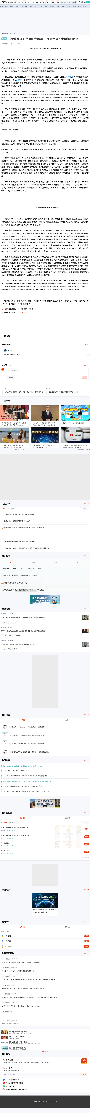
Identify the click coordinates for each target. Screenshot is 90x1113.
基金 (29, 2)
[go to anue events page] (79, 2)
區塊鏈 (52, 6)
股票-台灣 (10, 838)
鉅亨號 (53, 2)
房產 (57, 6)
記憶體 (8, 936)
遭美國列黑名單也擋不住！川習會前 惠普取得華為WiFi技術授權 (75, 446)
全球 (37, 2)
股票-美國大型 (11, 830)
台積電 (8, 941)
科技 (11, 6)
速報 (31, 6)
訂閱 (57, 2)
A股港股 (5, 33)
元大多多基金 (5, 850)
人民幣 (68, 77)
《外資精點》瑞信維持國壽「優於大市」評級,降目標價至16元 (23, 392)
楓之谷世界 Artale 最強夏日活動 (74, 423)
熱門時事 (24, 6)
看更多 (85, 344)
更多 (85, 509)
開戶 (86, 829)
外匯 (33, 2)
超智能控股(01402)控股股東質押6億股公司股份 (63, 392)
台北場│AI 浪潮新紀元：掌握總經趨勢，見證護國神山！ (28, 727)
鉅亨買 (47, 2)
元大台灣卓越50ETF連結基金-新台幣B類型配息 (16, 835)
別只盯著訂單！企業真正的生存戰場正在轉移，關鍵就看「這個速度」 (14, 424)
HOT (10, 727)
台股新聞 (10, 613)
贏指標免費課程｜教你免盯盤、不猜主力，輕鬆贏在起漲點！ (29, 752)
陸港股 (24, 2)
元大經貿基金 (5, 843)
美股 (19, 2)
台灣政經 (10, 627)
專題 (74, 6)
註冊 (88, 2)
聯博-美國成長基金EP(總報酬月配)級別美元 (14, 827)
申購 (86, 837)
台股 (15, 2)
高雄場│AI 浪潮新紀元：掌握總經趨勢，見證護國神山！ (28, 743)
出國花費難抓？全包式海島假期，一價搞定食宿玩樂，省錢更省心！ (14, 446)
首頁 (7, 2)
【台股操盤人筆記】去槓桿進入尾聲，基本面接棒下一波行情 (44, 446)
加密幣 (42, 2)
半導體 (8, 946)
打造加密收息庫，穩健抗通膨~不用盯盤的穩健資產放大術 (27, 735)
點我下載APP (23, 312)
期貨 (46, 6)
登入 (85, 2)
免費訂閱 (83, 1074)
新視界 (69, 6)
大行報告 (12, 33)
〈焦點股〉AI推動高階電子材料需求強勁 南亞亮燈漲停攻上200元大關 (45, 424)
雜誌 (79, 6)
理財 (63, 6)
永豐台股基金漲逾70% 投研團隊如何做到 (18, 309)
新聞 (11, 2)
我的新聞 (86, 6)
